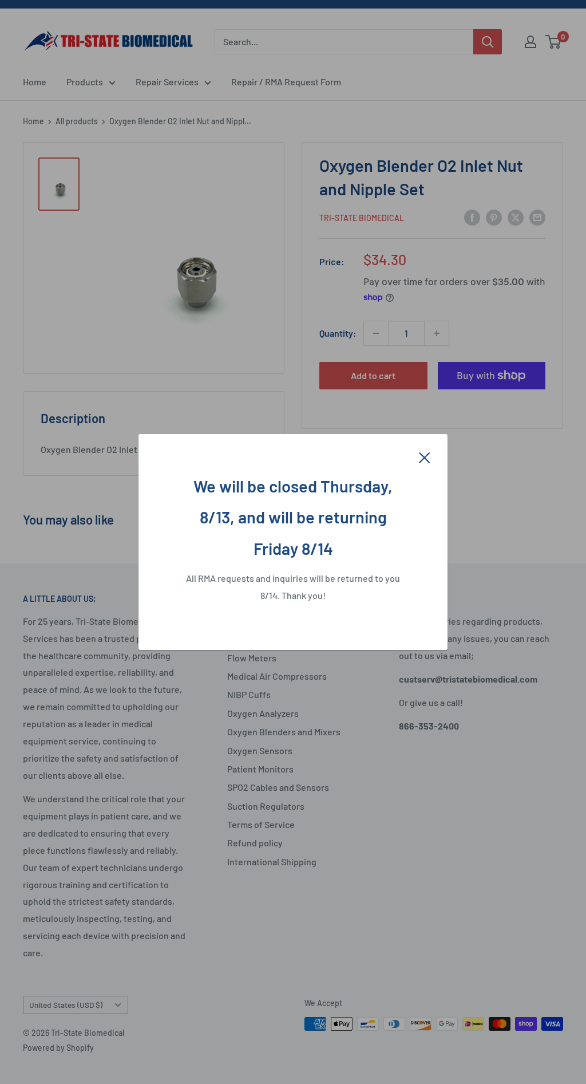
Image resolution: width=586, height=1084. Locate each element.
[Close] (424, 456)
